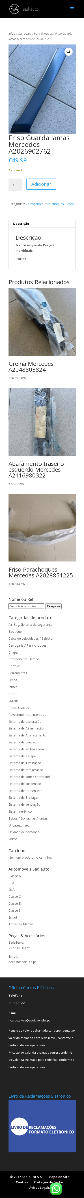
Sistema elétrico (20, 811)
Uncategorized (19, 825)
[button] (69, 52)
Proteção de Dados (48, 1182)
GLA (12, 889)
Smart (13, 917)
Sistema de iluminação (25, 763)
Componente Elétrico (24, 659)
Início (12, 33)
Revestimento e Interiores (27, 714)
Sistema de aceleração (25, 721)
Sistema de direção (22, 742)
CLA (11, 883)
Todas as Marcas (21, 924)
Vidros (13, 839)
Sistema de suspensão (25, 784)
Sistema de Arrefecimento (27, 735)
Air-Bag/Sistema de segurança (30, 624)
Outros (14, 700)
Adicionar (41, 184)
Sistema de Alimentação (26, 728)
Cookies (22, 1182)
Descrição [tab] (21, 223)
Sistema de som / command (29, 777)
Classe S (15, 910)
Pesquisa (53, 606)
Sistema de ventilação (24, 804)
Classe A (15, 876)
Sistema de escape (22, 756)
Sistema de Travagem (24, 797)
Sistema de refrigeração (26, 770)
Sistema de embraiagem (26, 749)
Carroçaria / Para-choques (35, 33)
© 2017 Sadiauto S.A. (26, 1177)
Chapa (13, 652)
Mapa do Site (58, 1177)
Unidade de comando (24, 832)
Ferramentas (18, 673)
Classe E (15, 903)
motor (13, 694)
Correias (15, 666)
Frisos (70, 204)
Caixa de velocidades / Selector (31, 638)
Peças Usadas (19, 707)
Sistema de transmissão (26, 791)
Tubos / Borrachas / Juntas (28, 818)
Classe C (15, 896)
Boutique (15, 631)
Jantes (13, 687)
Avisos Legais (39, 1187)
